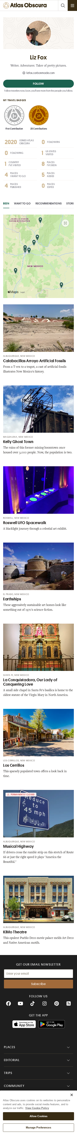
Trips (8, 1073)
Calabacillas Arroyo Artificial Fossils (34, 361)
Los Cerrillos (13, 765)
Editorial (12, 1060)
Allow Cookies (39, 1116)
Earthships (12, 599)
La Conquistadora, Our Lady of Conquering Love (30, 682)
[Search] (63, 5)
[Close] (71, 1094)
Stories (71, 203)
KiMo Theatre (15, 932)
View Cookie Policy (37, 1108)
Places (9, 1047)
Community (14, 1086)
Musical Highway (18, 846)
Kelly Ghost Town (18, 442)
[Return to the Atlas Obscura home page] (26, 5)
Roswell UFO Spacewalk (24, 523)
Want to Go (22, 203)
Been (6, 203)
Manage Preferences (38, 1127)
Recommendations (49, 203)
